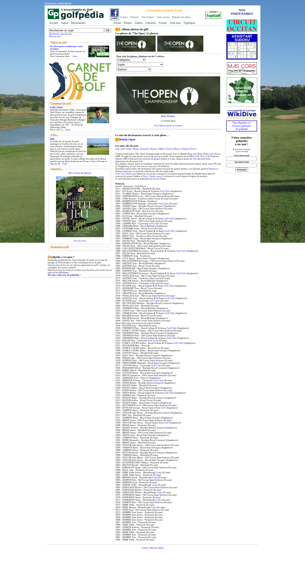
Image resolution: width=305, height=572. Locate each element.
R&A (161, 149)
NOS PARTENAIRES (242, 12)
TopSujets (189, 22)
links (129, 149)
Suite (75, 56)
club (117, 149)
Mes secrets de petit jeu (79, 173)
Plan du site (54, 36)
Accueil (53, 22)
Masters (153, 149)
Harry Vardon (149, 176)
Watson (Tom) (189, 149)
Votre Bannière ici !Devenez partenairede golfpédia (241, 125)
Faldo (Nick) (56, 107)
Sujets (64, 22)
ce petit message (241, 151)
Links (166, 203)
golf (123, 149)
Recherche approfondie (60, 34)
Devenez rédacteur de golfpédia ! (64, 275)
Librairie (150, 22)
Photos (128, 22)
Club (202, 156)
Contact (124, 17)
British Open (127, 139)
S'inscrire (134, 17)
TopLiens (175, 22)
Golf (197, 156)
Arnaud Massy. (159, 178)
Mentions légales (157, 548)
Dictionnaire (78, 22)
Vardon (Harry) (173, 149)
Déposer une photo (181, 17)
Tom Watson (126, 173)
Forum (163, 22)
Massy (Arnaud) (141, 149)
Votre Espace (148, 17)
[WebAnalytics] (152, 554)
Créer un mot (163, 17)
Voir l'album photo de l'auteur (168, 125)
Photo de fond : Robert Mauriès (58, 3)
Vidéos (139, 22)
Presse (117, 22)
